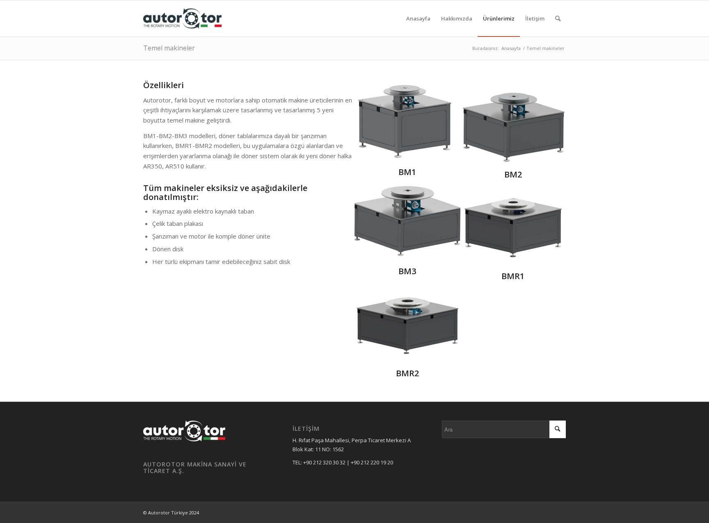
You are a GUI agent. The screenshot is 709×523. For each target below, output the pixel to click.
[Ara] (558, 18)
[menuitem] (418, 18)
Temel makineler (169, 47)
